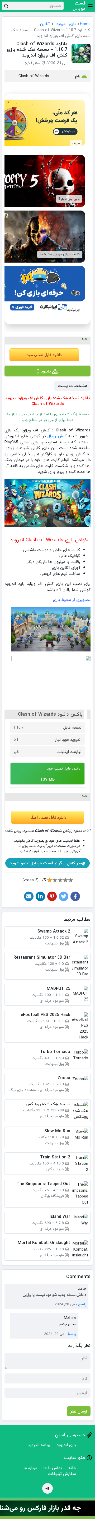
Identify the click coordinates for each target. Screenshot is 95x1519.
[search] (6, 6)
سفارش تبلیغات (62, 1473)
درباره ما (30, 1467)
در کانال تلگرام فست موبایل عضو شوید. (44, 863)
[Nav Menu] (90, 6)
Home (85, 23)
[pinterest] (52, 896)
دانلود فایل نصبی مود (44, 355)
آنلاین (45, 23)
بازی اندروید (66, 23)
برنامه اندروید (39, 1444)
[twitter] (63, 896)
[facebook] (75, 896)
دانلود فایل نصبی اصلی (47, 817)
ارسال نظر (78, 1411)
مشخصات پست (72, 385)
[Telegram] (47, 1488)
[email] (29, 896)
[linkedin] (40, 896)
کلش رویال (57, 435)
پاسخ (82, 1304)
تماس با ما (52, 1467)
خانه (72, 1467)
